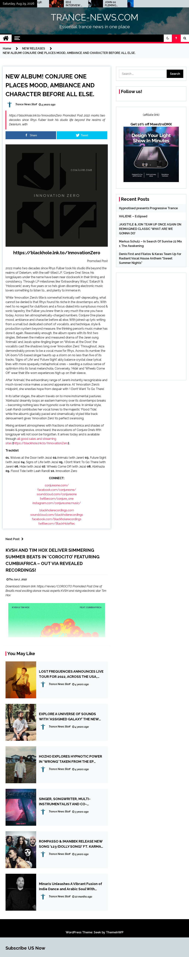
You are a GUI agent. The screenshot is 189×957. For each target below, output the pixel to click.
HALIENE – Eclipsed (133, 216)
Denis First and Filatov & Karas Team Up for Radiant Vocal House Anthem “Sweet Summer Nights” (150, 258)
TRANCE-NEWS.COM (94, 17)
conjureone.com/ (57, 485)
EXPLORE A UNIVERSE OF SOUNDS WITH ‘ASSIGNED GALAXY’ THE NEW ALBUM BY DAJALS (69, 717)
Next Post (13, 539)
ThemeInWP (114, 932)
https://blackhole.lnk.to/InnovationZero (56, 252)
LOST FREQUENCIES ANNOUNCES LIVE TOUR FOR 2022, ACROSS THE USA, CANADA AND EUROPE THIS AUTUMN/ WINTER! (71, 674)
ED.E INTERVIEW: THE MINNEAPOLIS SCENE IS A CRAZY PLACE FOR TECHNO (58, 4)
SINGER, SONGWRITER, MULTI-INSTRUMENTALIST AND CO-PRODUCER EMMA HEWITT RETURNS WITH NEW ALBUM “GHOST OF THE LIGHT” (69, 802)
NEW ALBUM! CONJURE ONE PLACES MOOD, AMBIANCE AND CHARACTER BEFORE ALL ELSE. (50, 85)
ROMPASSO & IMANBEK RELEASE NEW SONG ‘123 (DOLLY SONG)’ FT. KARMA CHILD (70, 844)
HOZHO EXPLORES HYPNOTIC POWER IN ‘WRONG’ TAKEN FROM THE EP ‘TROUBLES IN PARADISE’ (70, 759)
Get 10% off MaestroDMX (151, 124)
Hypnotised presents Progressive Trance (148, 208)
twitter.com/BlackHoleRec (56, 523)
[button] (168, 38)
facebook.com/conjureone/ (56, 490)
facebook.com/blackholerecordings (56, 519)
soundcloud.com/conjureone (57, 494)
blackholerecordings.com (56, 510)
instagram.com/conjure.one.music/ (56, 503)
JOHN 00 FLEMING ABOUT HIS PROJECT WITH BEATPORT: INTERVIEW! (96, 4)
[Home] (6, 38)
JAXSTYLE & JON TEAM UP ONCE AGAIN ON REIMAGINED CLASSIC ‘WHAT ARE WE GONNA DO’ (150, 229)
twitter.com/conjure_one (56, 498)
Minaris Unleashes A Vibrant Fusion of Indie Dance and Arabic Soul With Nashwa (70, 886)
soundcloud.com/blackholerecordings (56, 514)
